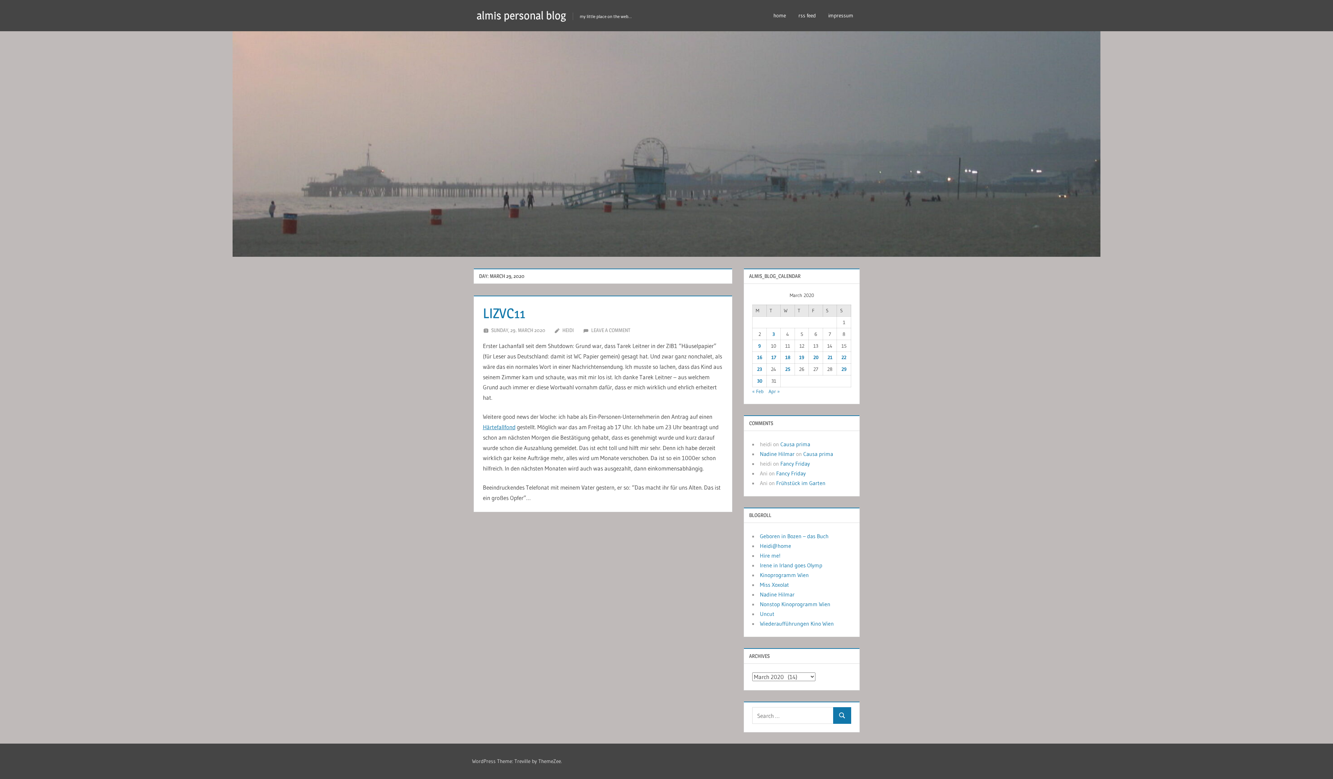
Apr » (774, 391)
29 (844, 369)
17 (773, 357)
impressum (840, 15)
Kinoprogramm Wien (784, 574)
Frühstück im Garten (800, 483)
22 (843, 357)
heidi (568, 330)
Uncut (767, 613)
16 (759, 357)
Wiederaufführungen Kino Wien (797, 623)
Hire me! (770, 555)
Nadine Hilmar (777, 453)
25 (787, 369)
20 (816, 357)
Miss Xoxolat (774, 584)
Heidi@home (775, 545)
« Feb (758, 391)
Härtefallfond (499, 427)
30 (759, 381)
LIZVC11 (504, 313)
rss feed (807, 15)
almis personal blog (521, 15)
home (779, 15)
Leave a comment (610, 330)
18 (787, 357)
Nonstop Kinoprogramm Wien (795, 604)
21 (830, 357)
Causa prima (795, 444)
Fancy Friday (795, 463)
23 (759, 369)
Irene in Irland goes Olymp (791, 565)
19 (801, 357)
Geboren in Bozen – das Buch (794, 536)
